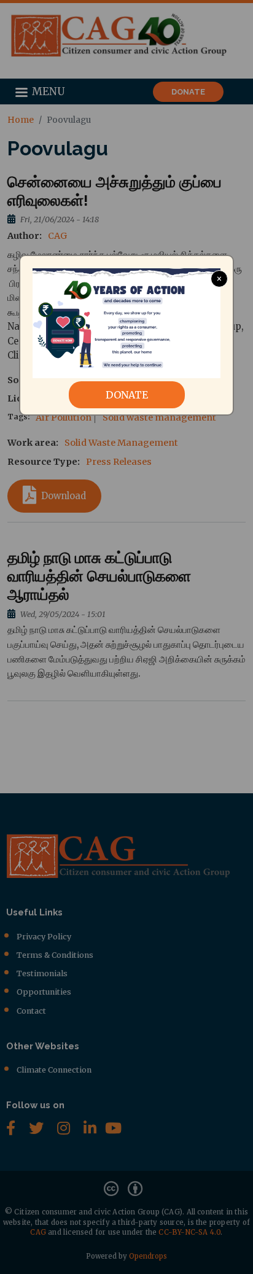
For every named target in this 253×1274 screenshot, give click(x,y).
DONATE (127, 395)
